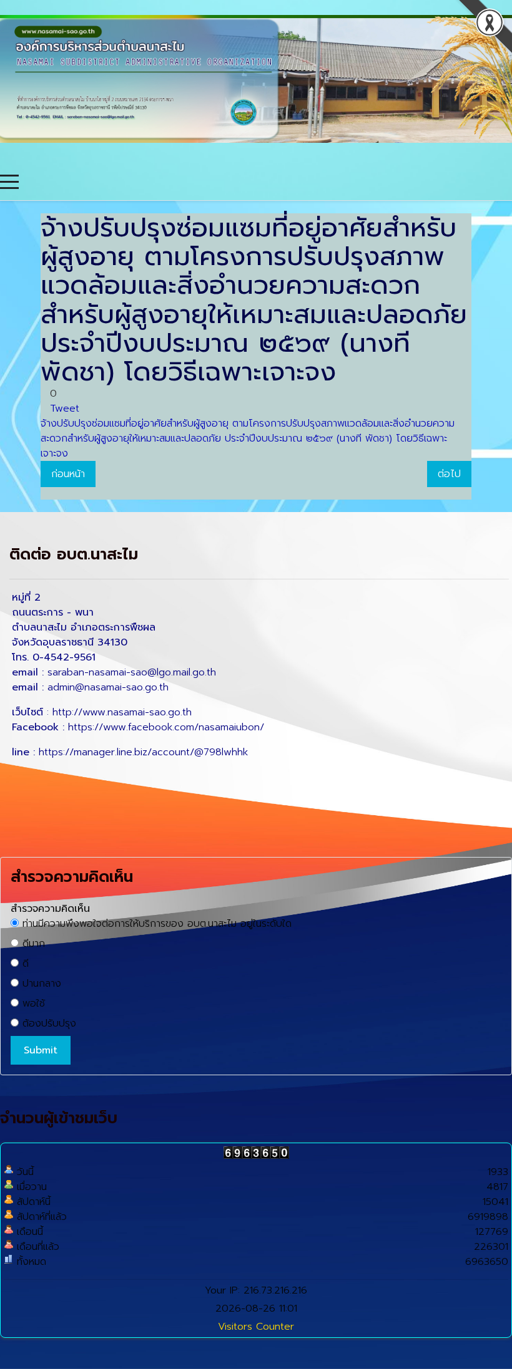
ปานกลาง (40, 983)
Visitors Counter (256, 1326)
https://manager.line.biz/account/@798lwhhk (143, 752)
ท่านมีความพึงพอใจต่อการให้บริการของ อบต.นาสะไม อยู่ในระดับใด (155, 923)
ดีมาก (32, 943)
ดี (24, 963)
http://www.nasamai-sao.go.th (122, 712)
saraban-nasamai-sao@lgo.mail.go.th (131, 672)
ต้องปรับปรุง (47, 1023)
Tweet (64, 408)
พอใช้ (32, 1003)
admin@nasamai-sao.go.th (108, 687)
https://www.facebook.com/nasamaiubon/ (166, 727)
